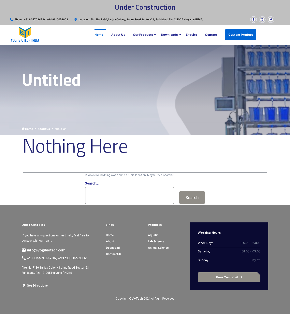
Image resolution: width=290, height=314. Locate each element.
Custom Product (240, 35)
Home (98, 35)
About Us (118, 35)
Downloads (169, 35)
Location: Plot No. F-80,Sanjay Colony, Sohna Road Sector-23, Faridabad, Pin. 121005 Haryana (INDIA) (141, 19)
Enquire (191, 35)
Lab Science (156, 241)
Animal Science (158, 247)
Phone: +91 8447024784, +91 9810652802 (41, 19)
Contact (211, 35)
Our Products (143, 35)
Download (113, 247)
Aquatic (153, 235)
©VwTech (136, 298)
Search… (92, 183)
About (110, 241)
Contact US (113, 254)
